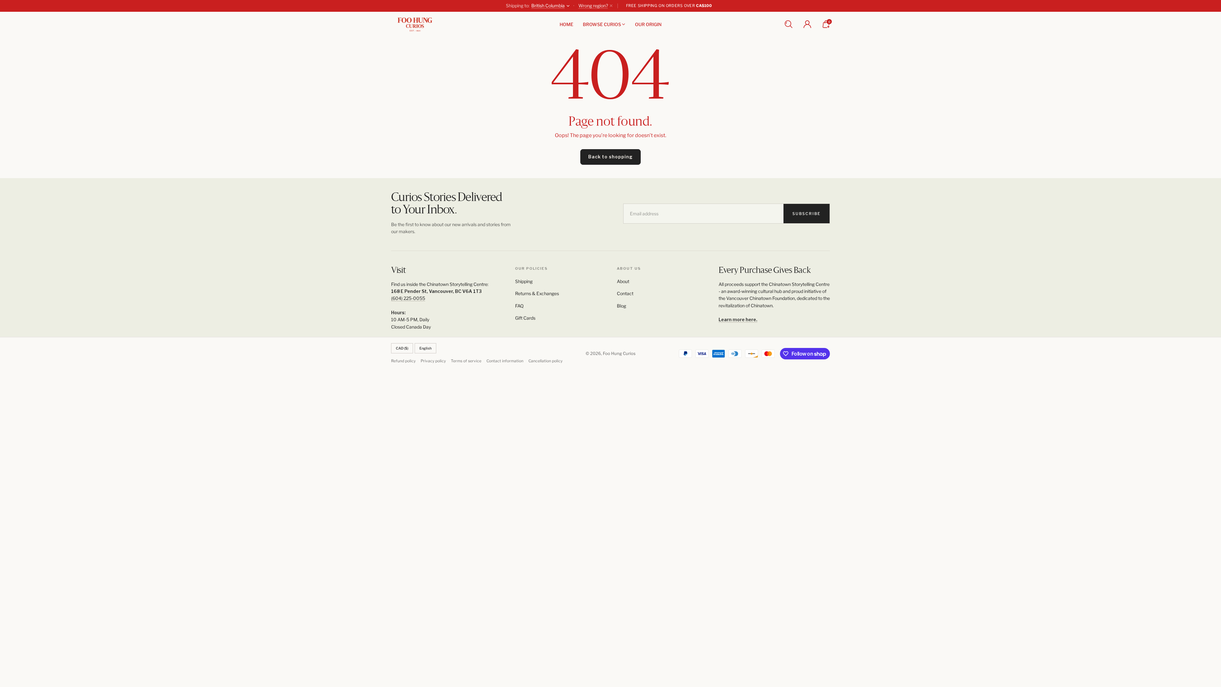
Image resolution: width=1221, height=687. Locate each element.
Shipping (524, 281)
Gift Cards (525, 318)
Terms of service (466, 360)
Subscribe (806, 213)
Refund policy (403, 360)
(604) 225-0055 (408, 298)
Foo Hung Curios (619, 353)
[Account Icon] (807, 24)
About (623, 281)
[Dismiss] (611, 5)
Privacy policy (433, 360)
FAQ (519, 306)
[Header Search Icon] (788, 24)
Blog (621, 306)
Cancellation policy (545, 360)
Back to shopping (610, 156)
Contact (625, 293)
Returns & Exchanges (537, 293)
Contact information (504, 360)
